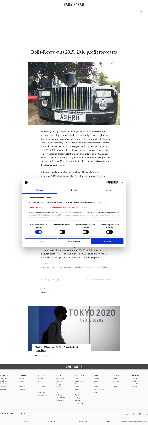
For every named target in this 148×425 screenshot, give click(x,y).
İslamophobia (42, 395)
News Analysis (4, 389)
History (77, 398)
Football (115, 378)
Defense (59, 395)
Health (77, 378)
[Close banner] (122, 182)
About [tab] (108, 190)
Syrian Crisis (41, 392)
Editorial (134, 387)
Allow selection (74, 241)
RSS (108, 421)
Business (60, 376)
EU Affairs (3, 387)
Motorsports (117, 384)
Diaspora (22, 389)
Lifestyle (79, 376)
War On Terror (5, 384)
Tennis (115, 387)
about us (53, 421)
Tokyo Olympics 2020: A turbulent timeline (56, 349)
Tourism (59, 389)
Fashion (77, 389)
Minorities (22, 387)
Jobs (1, 421)
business (43, 292)
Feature (77, 401)
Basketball (116, 381)
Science (77, 392)
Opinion (135, 376)
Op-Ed (134, 381)
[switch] (62, 232)
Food (77, 387)
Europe (40, 381)
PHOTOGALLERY (44, 355)
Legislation (3, 381)
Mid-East (40, 378)
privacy (27, 421)
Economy (59, 381)
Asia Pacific (41, 387)
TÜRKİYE (22, 376)
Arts (96, 376)
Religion (77, 395)
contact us (82, 421)
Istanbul (21, 378)
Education (22, 381)
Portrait (96, 387)
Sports (116, 376)
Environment (79, 381)
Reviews (96, 392)
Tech (58, 392)
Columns (134, 378)
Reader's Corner (137, 384)
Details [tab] (74, 190)
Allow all (107, 241)
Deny (41, 241)
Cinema (96, 378)
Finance (58, 387)
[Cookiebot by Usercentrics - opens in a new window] (107, 182)
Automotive (60, 378)
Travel (77, 384)
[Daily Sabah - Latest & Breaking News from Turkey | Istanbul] (74, 4)
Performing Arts (99, 389)
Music (96, 381)
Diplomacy (3, 378)
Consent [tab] (39, 190)
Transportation (61, 398)
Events (96, 384)
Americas (41, 384)
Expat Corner (79, 403)
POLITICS (4, 376)
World (41, 376)
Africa (39, 389)
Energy (58, 384)
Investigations (23, 384)
